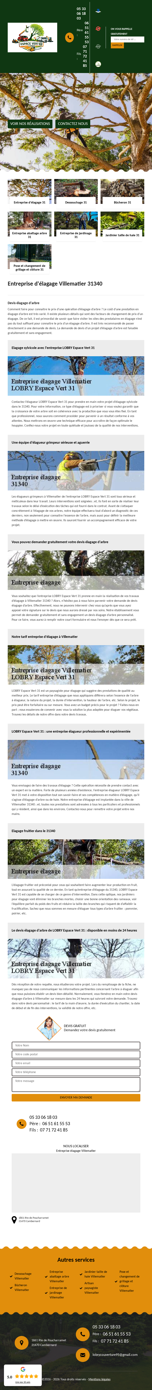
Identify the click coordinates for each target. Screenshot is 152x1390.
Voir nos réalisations (30, 124)
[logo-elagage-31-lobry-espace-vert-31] (32, 37)
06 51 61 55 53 (87, 32)
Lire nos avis (22, 1382)
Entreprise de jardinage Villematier (58, 1293)
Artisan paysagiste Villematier (92, 1288)
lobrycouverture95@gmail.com (115, 1355)
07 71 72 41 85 (85, 56)
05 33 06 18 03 (81, 14)
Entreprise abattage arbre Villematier (59, 1276)
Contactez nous (73, 124)
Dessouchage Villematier (23, 1276)
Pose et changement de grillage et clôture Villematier (130, 1281)
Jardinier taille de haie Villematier (96, 1274)
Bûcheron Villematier (22, 1288)
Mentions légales (99, 1379)
